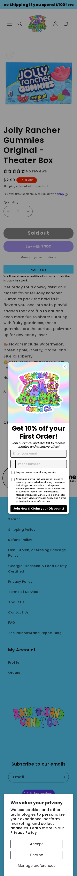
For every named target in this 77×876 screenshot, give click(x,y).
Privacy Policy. (24, 832)
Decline (36, 855)
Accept (36, 844)
